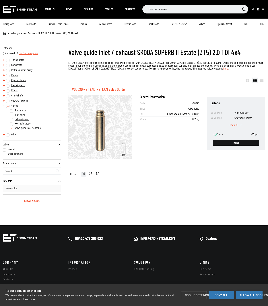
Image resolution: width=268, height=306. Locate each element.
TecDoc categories (28, 53)
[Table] (255, 80)
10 (83, 174)
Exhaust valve (22, 119)
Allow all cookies (251, 295)
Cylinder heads (105, 24)
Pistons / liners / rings (58, 24)
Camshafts (31, 24)
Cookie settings (196, 295)
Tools (246, 24)
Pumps (83, 24)
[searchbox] (22, 171)
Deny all (221, 295)
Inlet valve (20, 114)
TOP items (205, 269)
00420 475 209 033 (89, 239)
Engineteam (20, 9)
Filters (14, 90)
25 (90, 174)
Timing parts (8, 24)
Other (262, 24)
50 (97, 174)
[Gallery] (247, 80)
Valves (202, 24)
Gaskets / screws (179, 24)
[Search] (244, 9)
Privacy (72, 269)
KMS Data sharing (144, 269)
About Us (50, 9)
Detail (236, 143)
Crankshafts (153, 24)
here (225, 68)
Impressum (9, 274)
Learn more (29, 299)
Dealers (88, 9)
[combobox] (32, 171)
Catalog (109, 9)
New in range (207, 274)
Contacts (130, 9)
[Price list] (261, 80)
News (69, 9)
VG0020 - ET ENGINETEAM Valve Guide (98, 90)
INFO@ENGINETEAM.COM (157, 239)
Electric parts (130, 24)
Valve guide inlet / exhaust (28, 128)
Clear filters (32, 201)
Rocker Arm (20, 110)
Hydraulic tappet (224, 24)
